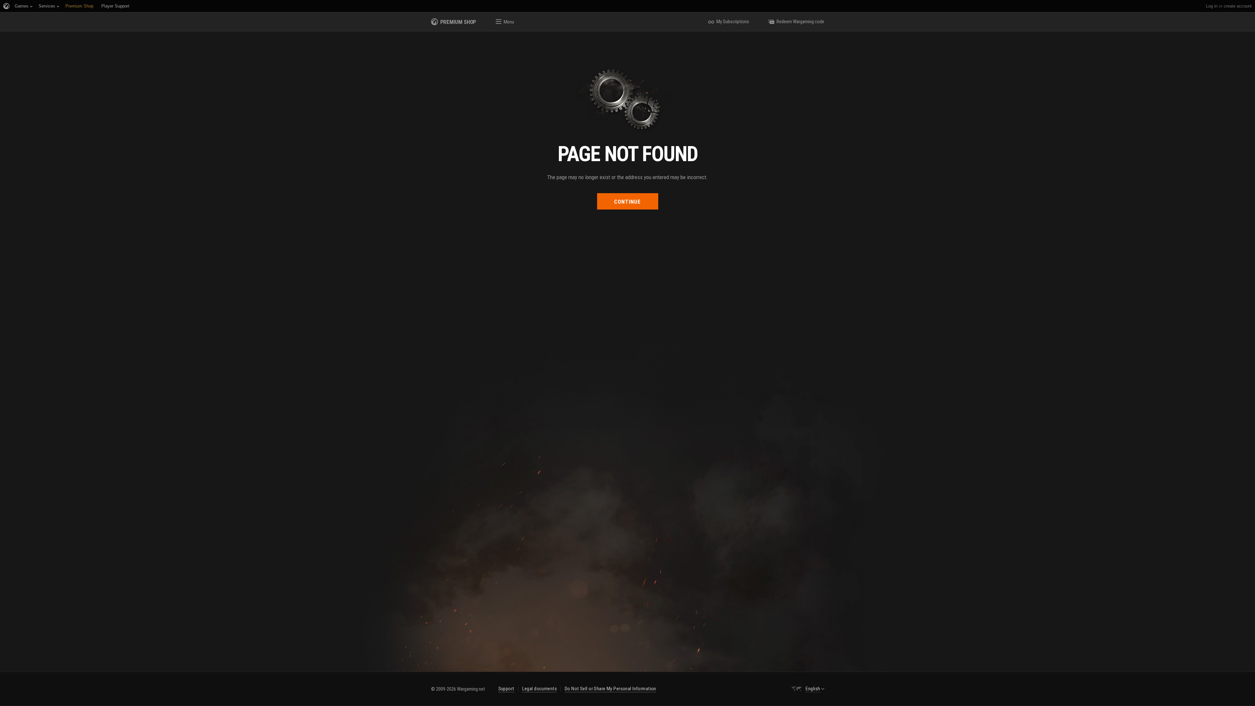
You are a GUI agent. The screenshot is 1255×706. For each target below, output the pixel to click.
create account (1238, 6)
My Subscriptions (732, 22)
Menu (509, 22)
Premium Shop (458, 22)
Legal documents (539, 689)
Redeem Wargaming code (800, 22)
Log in (1211, 6)
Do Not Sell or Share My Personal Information (610, 689)
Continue (627, 201)
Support (506, 689)
